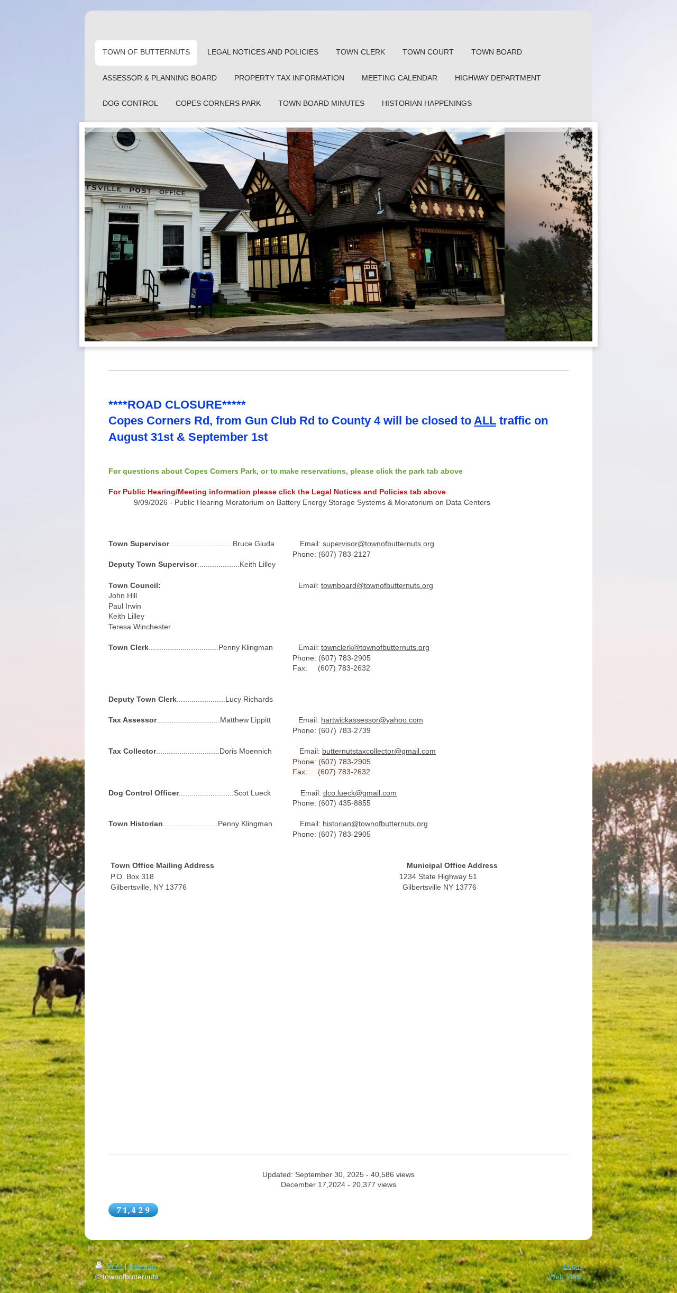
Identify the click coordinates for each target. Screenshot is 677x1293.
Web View (565, 1276)
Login (572, 1266)
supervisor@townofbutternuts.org (378, 543)
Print (114, 1266)
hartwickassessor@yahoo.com (372, 720)
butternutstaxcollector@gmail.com (379, 751)
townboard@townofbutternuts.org (377, 585)
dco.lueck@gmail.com (360, 793)
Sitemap (142, 1266)
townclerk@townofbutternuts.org (375, 647)
